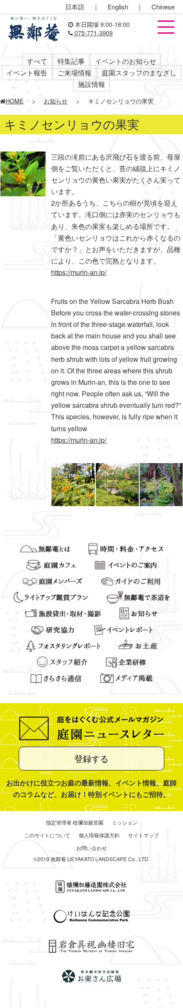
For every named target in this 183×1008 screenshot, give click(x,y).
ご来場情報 (74, 72)
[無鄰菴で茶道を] (138, 596)
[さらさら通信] (56, 677)
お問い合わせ (91, 847)
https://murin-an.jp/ (78, 272)
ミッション (124, 822)
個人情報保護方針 (99, 835)
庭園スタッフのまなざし (139, 72)
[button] (165, 27)
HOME (14, 101)
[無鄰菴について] (44, 548)
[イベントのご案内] (125, 564)
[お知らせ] (138, 612)
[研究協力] (53, 628)
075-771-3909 (93, 33)
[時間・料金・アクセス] (126, 548)
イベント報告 (26, 72)
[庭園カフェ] (51, 564)
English (118, 6)
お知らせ (56, 101)
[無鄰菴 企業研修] (125, 661)
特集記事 (71, 61)
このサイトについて (47, 835)
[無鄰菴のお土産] (138, 645)
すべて (37, 61)
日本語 (74, 6)
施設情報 (91, 84)
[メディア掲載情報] (126, 677)
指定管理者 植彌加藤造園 (74, 822)
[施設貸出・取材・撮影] (63, 612)
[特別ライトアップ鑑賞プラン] (50, 596)
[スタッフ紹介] (62, 661)
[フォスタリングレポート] (63, 645)
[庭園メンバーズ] (52, 580)
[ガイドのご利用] (130, 580)
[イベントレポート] (123, 628)
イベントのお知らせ (125, 61)
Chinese (163, 6)
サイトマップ (143, 835)
